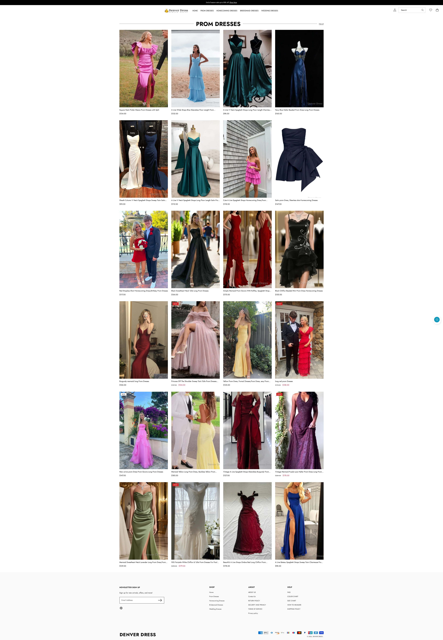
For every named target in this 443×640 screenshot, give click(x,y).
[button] (437, 326)
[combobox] (412, 10)
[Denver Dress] (177, 10)
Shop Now (233, 2)
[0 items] (437, 10)
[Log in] (394, 10)
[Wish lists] (430, 10)
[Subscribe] (160, 600)
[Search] (422, 10)
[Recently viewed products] (437, 319)
